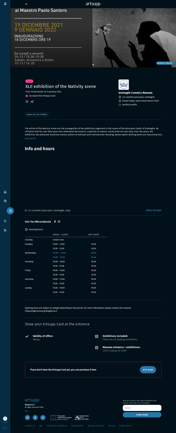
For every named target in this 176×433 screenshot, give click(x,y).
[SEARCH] (5, 220)
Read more (30, 139)
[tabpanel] (88, 37)
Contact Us (30, 426)
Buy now (148, 370)
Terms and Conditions (57, 426)
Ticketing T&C (77, 426)
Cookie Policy (125, 426)
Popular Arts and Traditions (37, 114)
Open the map (153, 210)
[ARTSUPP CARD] (5, 230)
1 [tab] (93, 65)
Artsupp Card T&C (96, 426)
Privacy (111, 426)
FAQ (41, 426)
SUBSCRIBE (142, 415)
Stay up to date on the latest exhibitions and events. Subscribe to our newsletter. (139, 402)
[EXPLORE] (5, 201)
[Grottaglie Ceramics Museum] (140, 84)
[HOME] (5, 192)
